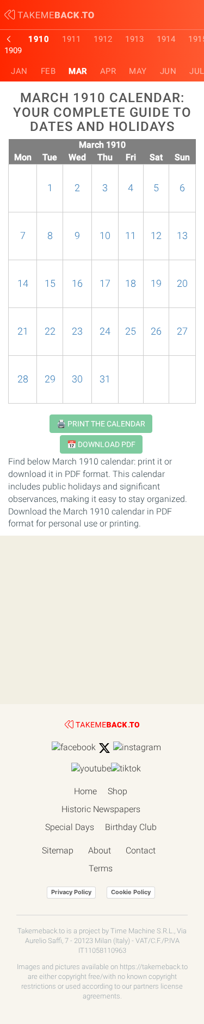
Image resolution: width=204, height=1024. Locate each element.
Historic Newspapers (100, 809)
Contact (141, 850)
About (99, 850)
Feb (48, 71)
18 (130, 283)
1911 (71, 39)
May (138, 71)
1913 (134, 39)
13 (182, 235)
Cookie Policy (131, 892)
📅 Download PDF (101, 444)
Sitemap (57, 850)
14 (22, 283)
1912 (103, 39)
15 (50, 283)
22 (50, 331)
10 (105, 235)
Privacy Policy (71, 892)
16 (77, 283)
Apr (108, 71)
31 (105, 379)
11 (130, 235)
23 (77, 331)
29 (50, 379)
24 (105, 331)
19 (156, 283)
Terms (101, 868)
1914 (166, 39)
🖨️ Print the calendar (101, 423)
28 (22, 379)
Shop (117, 791)
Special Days (69, 827)
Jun (168, 71)
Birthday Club (131, 827)
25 (130, 331)
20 (182, 283)
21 (22, 331)
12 (156, 235)
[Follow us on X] (104, 748)
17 (105, 283)
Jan (19, 71)
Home (85, 791)
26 (156, 331)
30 (77, 379)
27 (182, 331)
